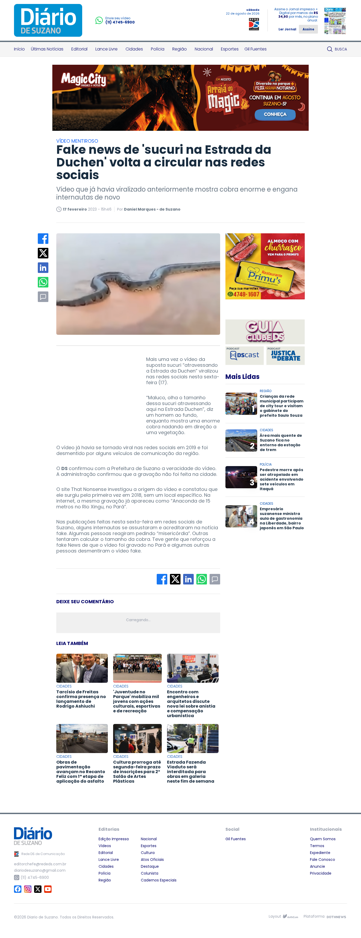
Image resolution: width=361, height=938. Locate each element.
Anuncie (317, 866)
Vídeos (105, 845)
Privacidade (320, 873)
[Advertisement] (96, 389)
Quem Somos (323, 839)
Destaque (150, 866)
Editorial (79, 49)
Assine (308, 29)
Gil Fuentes (255, 49)
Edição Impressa (114, 839)
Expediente (320, 852)
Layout (275, 916)
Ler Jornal (287, 29)
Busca (341, 49)
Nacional (204, 49)
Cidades (134, 49)
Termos (317, 845)
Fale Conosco (322, 859)
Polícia (157, 49)
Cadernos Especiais (159, 880)
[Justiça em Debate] (285, 355)
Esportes (230, 49)
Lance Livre (106, 49)
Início (19, 49)
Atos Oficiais (152, 859)
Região (179, 49)
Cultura (148, 852)
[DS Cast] (244, 355)
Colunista (149, 873)
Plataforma (314, 916)
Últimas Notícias (47, 49)
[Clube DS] (265, 332)
